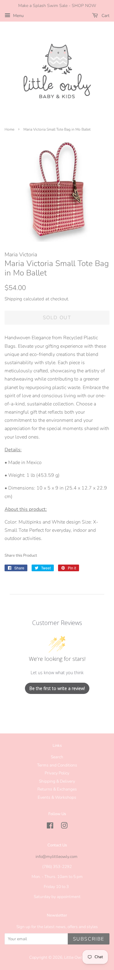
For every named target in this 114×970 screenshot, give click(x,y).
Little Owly (74, 957)
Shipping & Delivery (57, 781)
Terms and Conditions (57, 765)
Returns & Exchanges (57, 789)
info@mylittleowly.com (57, 856)
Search (57, 757)
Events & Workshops (57, 797)
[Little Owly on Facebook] (50, 827)
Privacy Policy (57, 773)
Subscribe (88, 939)
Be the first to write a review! (57, 688)
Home (9, 129)
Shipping (13, 299)
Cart (104, 16)
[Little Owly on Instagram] (64, 827)
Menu (18, 16)
